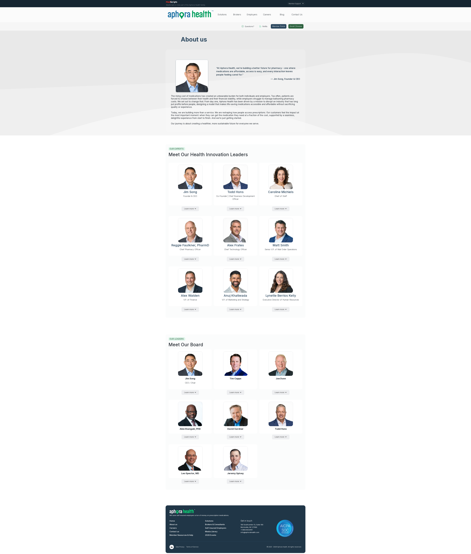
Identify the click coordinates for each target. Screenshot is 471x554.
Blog (282, 14)
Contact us (174, 531)
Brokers (237, 14)
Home (172, 521)
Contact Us (297, 14)
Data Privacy (180, 547)
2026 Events (210, 535)
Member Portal (278, 26)
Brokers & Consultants (215, 524)
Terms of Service (192, 547)
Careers (267, 14)
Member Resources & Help (181, 535)
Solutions (222, 14)
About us (173, 524)
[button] (190, 208)
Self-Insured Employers (215, 528)
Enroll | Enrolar (296, 26)
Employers (252, 14)
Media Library (211, 531)
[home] (191, 14)
